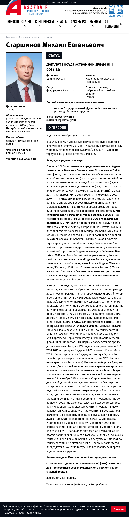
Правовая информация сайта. (22, 512)
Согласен (119, 509)
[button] (27, 24)
